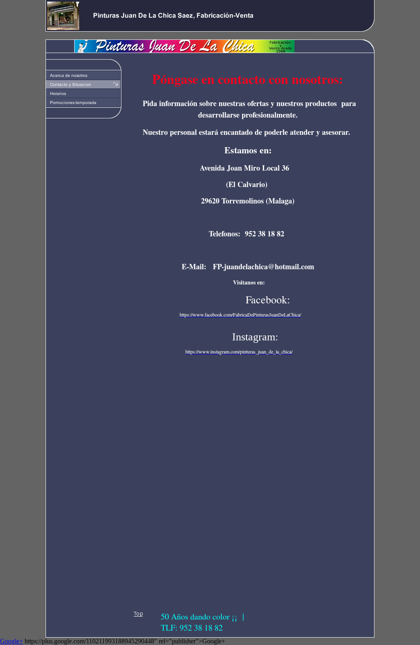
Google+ (11, 641)
